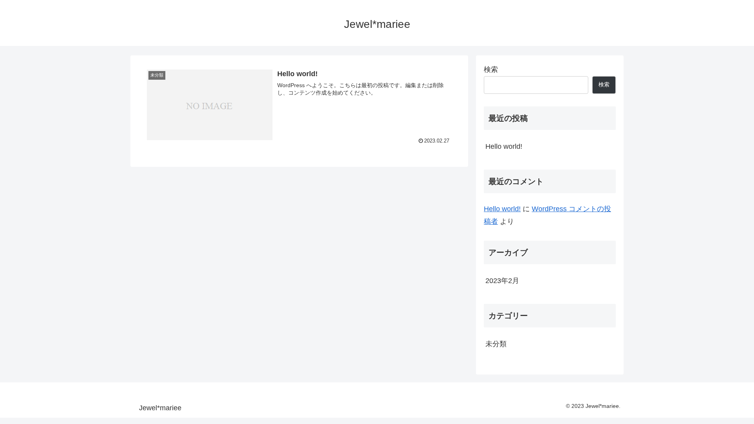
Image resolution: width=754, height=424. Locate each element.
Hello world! (503, 146)
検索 (491, 69)
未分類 (496, 344)
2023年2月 (502, 281)
